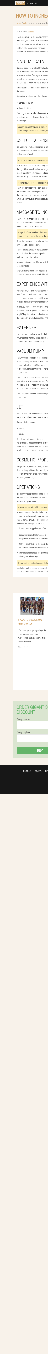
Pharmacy (27, 771)
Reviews (38, 771)
